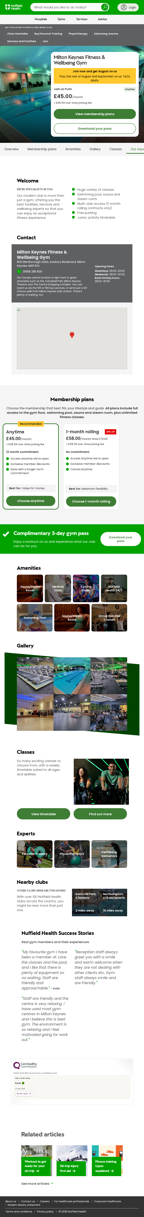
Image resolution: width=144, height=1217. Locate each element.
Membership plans (42, 149)
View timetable (43, 814)
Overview (11, 149)
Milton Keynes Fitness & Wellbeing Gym (28, 27)
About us (10, 1201)
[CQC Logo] (25, 1068)
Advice (102, 19)
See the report (22, 1094)
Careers (45, 1201)
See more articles (35, 1183)
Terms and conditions (18, 1211)
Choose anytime (30, 501)
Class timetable (17, 33)
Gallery (95, 149)
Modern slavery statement (24, 1205)
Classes (115, 149)
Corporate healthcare (107, 1201)
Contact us (28, 1201)
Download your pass (95, 128)
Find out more (100, 814)
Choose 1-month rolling (91, 501)
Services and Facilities (21, 41)
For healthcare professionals (71, 1201)
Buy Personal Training (48, 33)
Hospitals (41, 19)
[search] (69, 7)
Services (81, 19)
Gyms (61, 19)
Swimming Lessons (106, 33)
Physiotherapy (78, 33)
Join (45, 41)
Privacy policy (45, 1211)
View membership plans (94, 114)
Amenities (73, 149)
